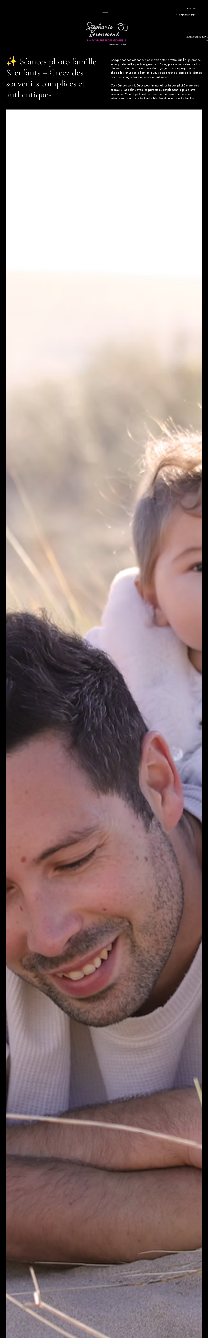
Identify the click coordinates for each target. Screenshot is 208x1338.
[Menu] (105, 12)
